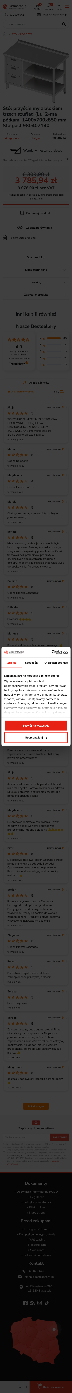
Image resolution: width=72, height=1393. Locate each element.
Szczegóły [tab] (31, 662)
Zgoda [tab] (11, 662)
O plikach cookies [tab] (56, 662)
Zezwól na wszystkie (36, 725)
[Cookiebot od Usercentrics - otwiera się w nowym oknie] (52, 652)
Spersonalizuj (34, 737)
